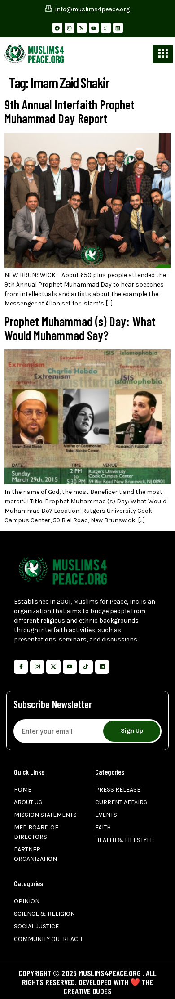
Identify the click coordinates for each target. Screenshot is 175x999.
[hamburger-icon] (163, 54)
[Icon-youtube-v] (70, 667)
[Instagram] (69, 28)
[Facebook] (57, 28)
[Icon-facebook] (21, 667)
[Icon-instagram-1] (37, 667)
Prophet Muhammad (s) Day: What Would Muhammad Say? (80, 328)
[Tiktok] (86, 667)
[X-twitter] (82, 28)
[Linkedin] (118, 28)
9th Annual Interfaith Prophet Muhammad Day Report (69, 111)
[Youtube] (94, 28)
